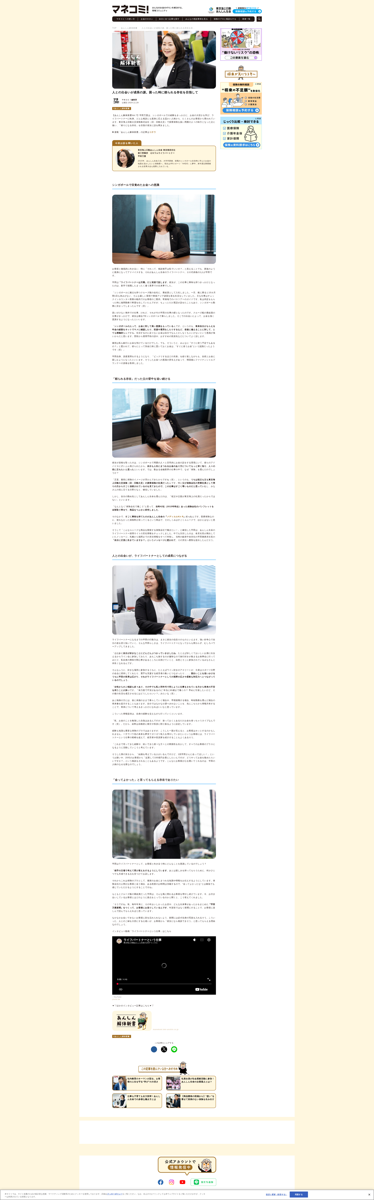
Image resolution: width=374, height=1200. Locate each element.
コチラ (152, 132)
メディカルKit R (175, 516)
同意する (299, 1194)
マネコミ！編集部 (129, 100)
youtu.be (116, 999)
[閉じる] (369, 1194)
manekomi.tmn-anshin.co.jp (166, 1029)
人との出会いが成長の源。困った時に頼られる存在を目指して (155, 92)
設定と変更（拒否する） (276, 1194)
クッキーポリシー (114, 1194)
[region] (187, 1195)
